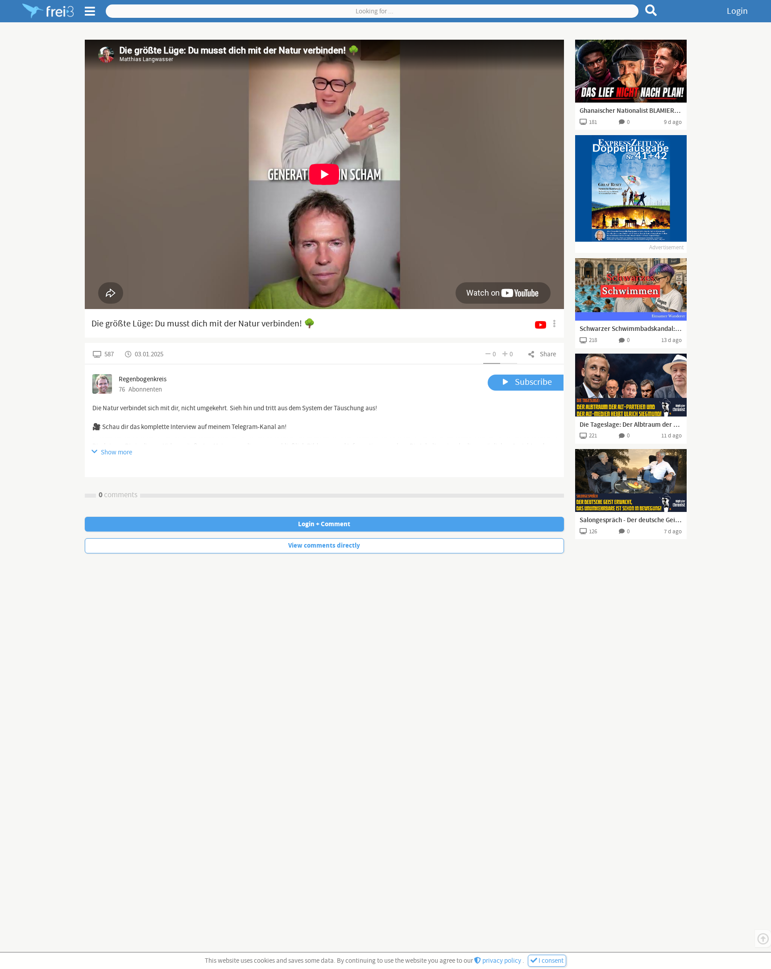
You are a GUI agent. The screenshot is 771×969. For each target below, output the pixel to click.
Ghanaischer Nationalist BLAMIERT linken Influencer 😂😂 (631, 111)
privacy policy (501, 961)
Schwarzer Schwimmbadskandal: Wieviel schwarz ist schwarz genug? (631, 329)
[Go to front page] (48, 11)
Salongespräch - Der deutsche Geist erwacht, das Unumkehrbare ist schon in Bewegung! (631, 520)
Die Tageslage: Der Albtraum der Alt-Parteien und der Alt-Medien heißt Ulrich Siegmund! (631, 425)
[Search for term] (651, 10)
